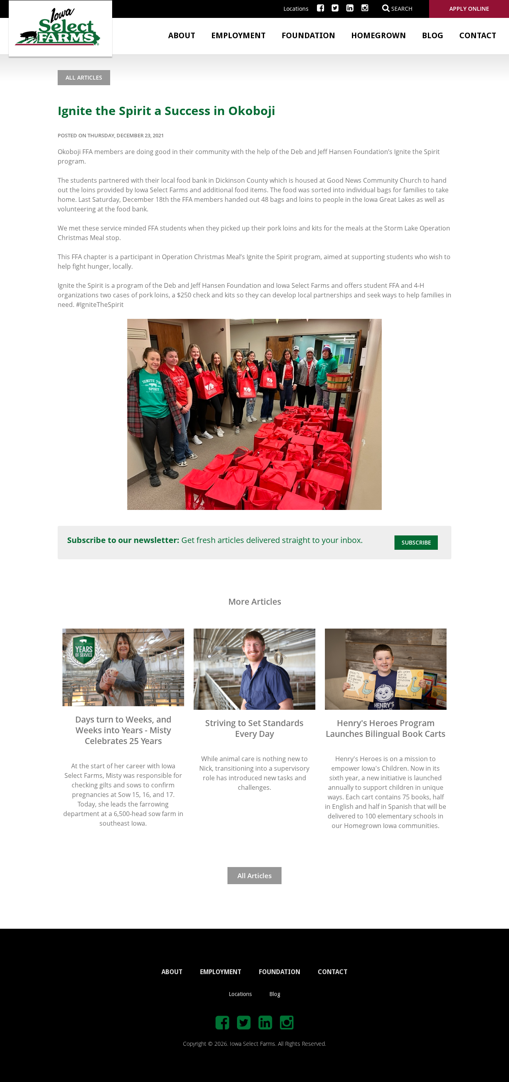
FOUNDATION (279, 972)
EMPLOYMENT (220, 972)
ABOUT (172, 972)
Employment (238, 35)
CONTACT (333, 972)
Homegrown (378, 35)
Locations (296, 8)
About (181, 35)
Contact (477, 35)
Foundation (308, 35)
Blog (432, 35)
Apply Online (469, 8)
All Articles (84, 77)
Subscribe (416, 542)
